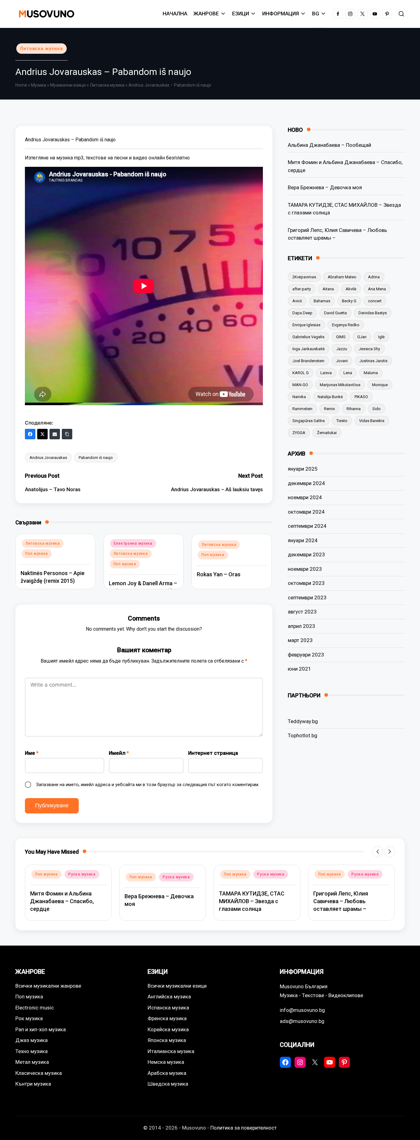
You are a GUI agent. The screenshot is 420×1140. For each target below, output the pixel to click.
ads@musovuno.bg (302, 1021)
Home (21, 85)
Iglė (381, 337)
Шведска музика (168, 1084)
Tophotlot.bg (302, 735)
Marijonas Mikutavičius (340, 384)
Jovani (342, 360)
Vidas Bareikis (371, 420)
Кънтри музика (33, 1084)
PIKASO (361, 396)
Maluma (371, 372)
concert (375, 301)
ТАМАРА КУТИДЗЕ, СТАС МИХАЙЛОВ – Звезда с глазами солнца (344, 209)
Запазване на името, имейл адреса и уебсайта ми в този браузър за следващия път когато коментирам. (147, 784)
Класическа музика (38, 1073)
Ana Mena (377, 289)
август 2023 (302, 612)
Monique (380, 384)
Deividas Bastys (373, 313)
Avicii (297, 301)
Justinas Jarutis (373, 360)
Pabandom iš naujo (96, 457)
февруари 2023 (306, 655)
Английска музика (169, 996)
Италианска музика (171, 1051)
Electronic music (34, 1008)
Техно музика (31, 1051)
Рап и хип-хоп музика (40, 1029)
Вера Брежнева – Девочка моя (325, 187)
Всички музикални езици (177, 986)
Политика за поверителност (243, 1128)
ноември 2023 (305, 569)
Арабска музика (167, 1073)
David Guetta (335, 313)
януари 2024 (303, 540)
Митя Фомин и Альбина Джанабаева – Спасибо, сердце (345, 166)
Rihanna (354, 408)
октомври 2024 (306, 512)
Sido (376, 408)
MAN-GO (300, 384)
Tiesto (341, 420)
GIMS (341, 337)
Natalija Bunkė (330, 396)
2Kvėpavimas (304, 277)
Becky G (349, 301)
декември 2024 (306, 483)
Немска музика (166, 1062)
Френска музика (167, 1018)
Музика (38, 85)
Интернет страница (213, 753)
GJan (362, 337)
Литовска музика (41, 48)
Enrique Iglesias (306, 325)
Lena (347, 372)
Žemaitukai (327, 432)
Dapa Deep (302, 313)
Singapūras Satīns (308, 420)
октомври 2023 (306, 583)
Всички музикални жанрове (48, 986)
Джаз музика (31, 1040)
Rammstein (302, 408)
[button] (377, 851)
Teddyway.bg (303, 721)
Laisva (326, 372)
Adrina (374, 277)
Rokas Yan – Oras (218, 574)
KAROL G (300, 372)
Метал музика (32, 1062)
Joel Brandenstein (308, 360)
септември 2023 (307, 597)
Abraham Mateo (342, 277)
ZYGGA (298, 432)
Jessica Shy (369, 349)
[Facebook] (30, 434)
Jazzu (341, 349)
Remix (329, 408)
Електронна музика (133, 543)
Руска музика (82, 874)
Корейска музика (168, 1029)
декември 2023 (306, 554)
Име (31, 753)
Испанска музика (168, 1008)
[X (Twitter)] (42, 434)
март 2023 (300, 640)
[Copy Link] (67, 434)
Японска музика (167, 1040)
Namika (299, 396)
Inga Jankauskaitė (308, 349)
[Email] (55, 434)
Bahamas (322, 301)
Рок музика (29, 1018)
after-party (301, 289)
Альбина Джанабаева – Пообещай (329, 145)
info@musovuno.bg (302, 1010)
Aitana (328, 289)
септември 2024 (307, 526)
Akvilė (351, 289)
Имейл (119, 753)
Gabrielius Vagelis (308, 337)
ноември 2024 (305, 497)
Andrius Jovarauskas (48, 457)
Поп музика (36, 553)
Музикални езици (68, 85)
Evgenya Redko (345, 325)
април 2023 (301, 626)
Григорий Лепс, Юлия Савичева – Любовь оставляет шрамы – (337, 234)
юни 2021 (299, 669)
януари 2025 (303, 469)
